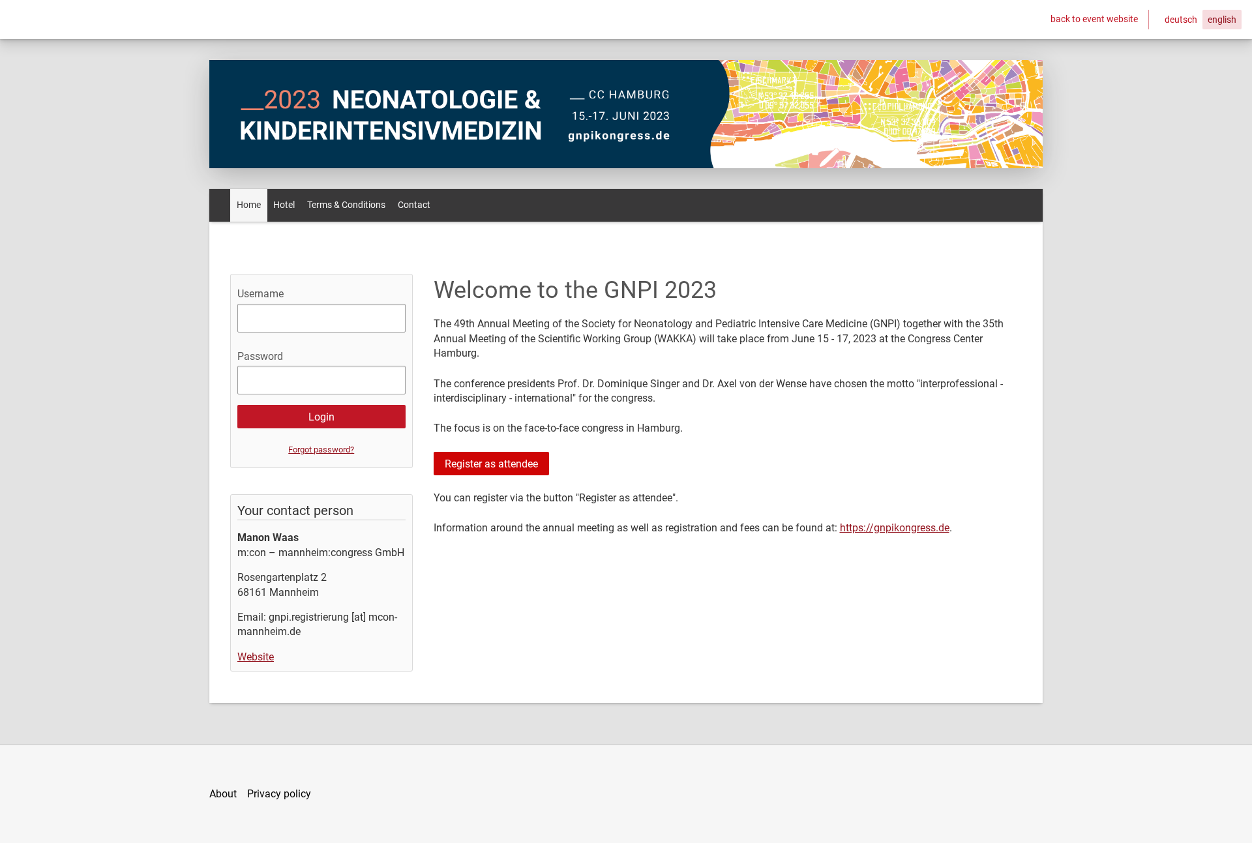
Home (249, 205)
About (223, 794)
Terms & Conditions (346, 205)
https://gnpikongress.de (894, 528)
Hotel (284, 205)
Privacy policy (279, 794)
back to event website (1094, 19)
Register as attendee (491, 464)
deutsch (1181, 19)
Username (260, 294)
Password (260, 356)
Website (255, 657)
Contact (414, 205)
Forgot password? (321, 449)
